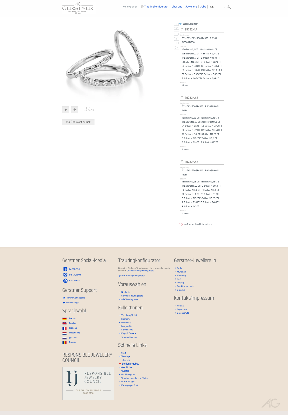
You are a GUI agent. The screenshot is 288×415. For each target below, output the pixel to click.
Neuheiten (126, 292)
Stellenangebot (130, 363)
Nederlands (74, 332)
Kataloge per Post (129, 385)
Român (72, 342)
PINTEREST (74, 280)
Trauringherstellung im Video (134, 378)
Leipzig (180, 282)
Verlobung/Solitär (129, 315)
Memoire (125, 319)
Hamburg (181, 275)
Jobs (203, 6)
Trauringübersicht (129, 337)
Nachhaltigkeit (128, 374)
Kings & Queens (128, 333)
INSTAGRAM (75, 275)
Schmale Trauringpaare (132, 295)
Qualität (125, 371)
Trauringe (125, 356)
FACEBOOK (74, 269)
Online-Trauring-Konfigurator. (140, 270)
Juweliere (191, 6)
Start (123, 353)
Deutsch (73, 318)
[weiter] (120, 62)
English (72, 323)
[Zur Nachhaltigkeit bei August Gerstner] (88, 399)
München (181, 272)
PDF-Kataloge (127, 381)
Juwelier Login (72, 302)
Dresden (181, 290)
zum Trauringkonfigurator (133, 275)
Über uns (177, 6)
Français (73, 328)
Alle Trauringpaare (129, 299)
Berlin (179, 268)
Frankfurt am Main (185, 286)
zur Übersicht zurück (78, 122)
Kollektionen (130, 6)
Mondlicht (126, 322)
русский (73, 337)
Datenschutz (183, 313)
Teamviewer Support (75, 297)
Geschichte (126, 367)
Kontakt (180, 305)
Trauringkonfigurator (156, 6)
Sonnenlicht (126, 329)
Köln (179, 279)
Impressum (182, 309)
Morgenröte (126, 326)
